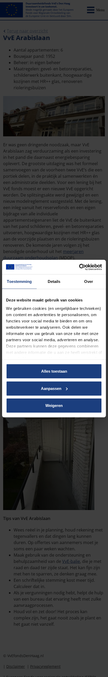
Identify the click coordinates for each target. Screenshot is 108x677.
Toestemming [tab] (19, 281)
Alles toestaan (54, 371)
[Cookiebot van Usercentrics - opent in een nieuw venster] (79, 267)
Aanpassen (51, 388)
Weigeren (54, 405)
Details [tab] (54, 281)
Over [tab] (88, 281)
